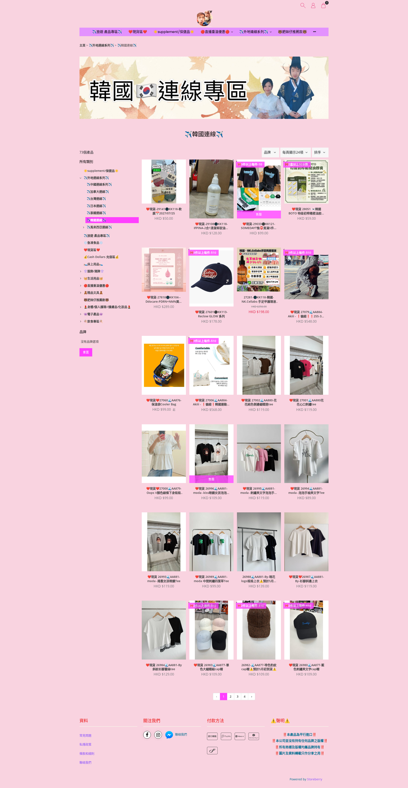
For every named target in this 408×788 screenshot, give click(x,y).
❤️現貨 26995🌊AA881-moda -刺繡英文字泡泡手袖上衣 (258, 490)
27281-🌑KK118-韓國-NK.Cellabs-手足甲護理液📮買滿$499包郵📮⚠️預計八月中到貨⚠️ (259, 299)
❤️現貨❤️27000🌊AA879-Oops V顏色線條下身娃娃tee (163, 490)
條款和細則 (86, 753)
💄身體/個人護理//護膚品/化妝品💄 (107, 307)
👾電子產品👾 (93, 314)
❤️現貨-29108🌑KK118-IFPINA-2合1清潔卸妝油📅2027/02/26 (211, 226)
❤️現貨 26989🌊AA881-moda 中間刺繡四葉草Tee (211, 579)
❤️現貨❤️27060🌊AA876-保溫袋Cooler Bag (163, 402)
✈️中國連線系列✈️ (99, 184)
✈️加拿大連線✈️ (98, 192)
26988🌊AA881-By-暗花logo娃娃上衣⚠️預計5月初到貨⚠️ (259, 579)
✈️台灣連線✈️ (96, 199)
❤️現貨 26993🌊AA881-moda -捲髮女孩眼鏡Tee (163, 579)
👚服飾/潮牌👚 (94, 271)
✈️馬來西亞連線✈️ (99, 227)
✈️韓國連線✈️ (96, 220)
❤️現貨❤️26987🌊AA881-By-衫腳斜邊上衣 (306, 579)
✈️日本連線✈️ (96, 206)
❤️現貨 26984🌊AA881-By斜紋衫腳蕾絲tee (164, 667)
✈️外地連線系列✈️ (253, 31)
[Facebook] (147, 735)
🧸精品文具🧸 (93, 293)
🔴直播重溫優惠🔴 (215, 31)
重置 (86, 352)
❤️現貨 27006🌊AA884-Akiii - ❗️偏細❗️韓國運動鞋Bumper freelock (211, 402)
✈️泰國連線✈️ (96, 213)
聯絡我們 (85, 762)
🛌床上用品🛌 (93, 264)
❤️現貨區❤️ (137, 31)
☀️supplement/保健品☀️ (173, 31)
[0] (323, 5)
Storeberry (314, 779)
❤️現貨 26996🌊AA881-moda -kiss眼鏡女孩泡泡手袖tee (211, 490)
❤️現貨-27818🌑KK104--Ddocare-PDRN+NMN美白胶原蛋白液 (164, 299)
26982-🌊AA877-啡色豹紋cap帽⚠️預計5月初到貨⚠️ (258, 667)
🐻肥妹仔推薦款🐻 (292, 31)
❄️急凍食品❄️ (93, 243)
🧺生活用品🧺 (93, 278)
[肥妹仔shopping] (204, 19)
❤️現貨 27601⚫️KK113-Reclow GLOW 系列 (211, 314)
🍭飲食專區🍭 (93, 321)
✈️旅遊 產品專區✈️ (107, 31)
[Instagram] (158, 735)
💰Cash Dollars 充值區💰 (101, 257)
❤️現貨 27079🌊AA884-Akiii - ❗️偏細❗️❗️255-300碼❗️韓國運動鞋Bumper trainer (306, 314)
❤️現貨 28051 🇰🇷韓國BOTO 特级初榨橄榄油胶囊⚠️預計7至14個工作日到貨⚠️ (306, 211)
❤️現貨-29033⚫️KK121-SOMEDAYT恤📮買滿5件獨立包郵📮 (259, 226)
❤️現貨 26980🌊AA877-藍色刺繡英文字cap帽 (306, 667)
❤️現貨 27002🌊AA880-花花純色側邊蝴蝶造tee (259, 402)
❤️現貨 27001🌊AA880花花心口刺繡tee (306, 402)
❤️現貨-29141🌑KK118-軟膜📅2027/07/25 (164, 211)
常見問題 (85, 735)
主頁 (82, 45)
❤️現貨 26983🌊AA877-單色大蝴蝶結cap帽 (211, 667)
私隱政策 (85, 744)
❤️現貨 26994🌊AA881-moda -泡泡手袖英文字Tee (306, 490)
